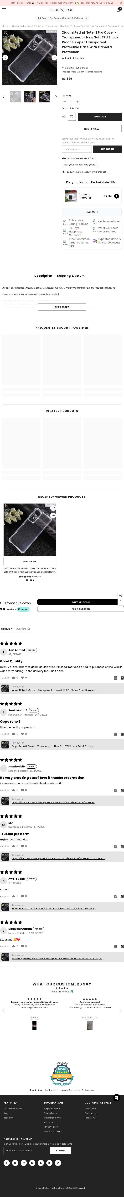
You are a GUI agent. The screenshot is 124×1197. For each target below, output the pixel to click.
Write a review (81, 602)
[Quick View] (53, 515)
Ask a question (81, 609)
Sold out (99, 116)
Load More (92, 212)
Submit (61, 1150)
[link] (21, 389)
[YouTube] (49, 1163)
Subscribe (107, 149)
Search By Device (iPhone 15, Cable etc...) (64, 18)
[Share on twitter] (122, 678)
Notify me (29, 561)
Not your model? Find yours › (80, 164)
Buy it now (91, 129)
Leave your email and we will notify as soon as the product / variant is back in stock (88, 140)
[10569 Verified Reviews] (62, 1086)
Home (5, 26)
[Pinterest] (24, 1163)
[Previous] (5, 57)
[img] (62, 988)
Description (43, 276)
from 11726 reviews (60, 991)
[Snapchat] (41, 1163)
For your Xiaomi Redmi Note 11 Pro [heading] (92, 182)
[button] (68, 58)
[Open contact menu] (116, 1097)
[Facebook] (7, 1163)
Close (121, 3)
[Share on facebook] (116, 678)
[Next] (54, 57)
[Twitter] (58, 1163)
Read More (62, 307)
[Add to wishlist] (72, 117)
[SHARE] (65, 117)
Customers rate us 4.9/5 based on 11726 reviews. (69, 1090)
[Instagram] (15, 1163)
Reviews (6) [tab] (7, 628)
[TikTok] (32, 1163)
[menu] (4, 10)
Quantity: (67, 95)
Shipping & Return (71, 276)
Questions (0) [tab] (23, 628)
